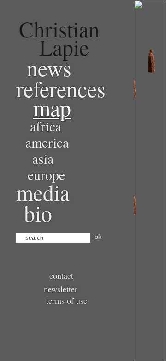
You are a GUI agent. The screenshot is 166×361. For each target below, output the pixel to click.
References (61, 88)
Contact (61, 275)
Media (43, 192)
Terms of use (66, 300)
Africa (45, 126)
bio (38, 213)
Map (52, 107)
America (47, 142)
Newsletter (60, 288)
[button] (151, 61)
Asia (42, 158)
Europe (46, 174)
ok (98, 236)
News (49, 67)
